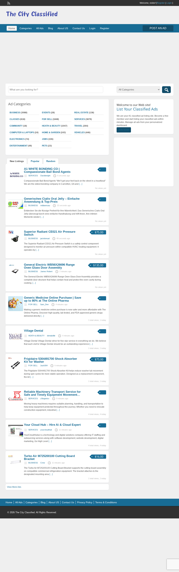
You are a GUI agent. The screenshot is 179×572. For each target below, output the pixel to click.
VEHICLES (79, 132)
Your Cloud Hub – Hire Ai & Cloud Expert (52, 424)
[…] (80, 184)
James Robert (46, 271)
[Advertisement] (89, 57)
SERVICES (79, 119)
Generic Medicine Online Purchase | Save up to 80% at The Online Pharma (52, 299)
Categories (26, 28)
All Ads (40, 28)
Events (46, 112)
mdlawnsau (45, 205)
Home (11, 28)
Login (169, 3)
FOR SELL (47, 119)
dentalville (51, 336)
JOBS (45, 139)
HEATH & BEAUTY (51, 126)
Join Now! (123, 130)
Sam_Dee (44, 304)
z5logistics (44, 398)
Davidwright (45, 176)
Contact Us (79, 28)
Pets (44, 146)
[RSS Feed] (8, 2)
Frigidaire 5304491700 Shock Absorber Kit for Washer (50, 360)
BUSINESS (33, 205)
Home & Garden (51, 132)
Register (161, 3)
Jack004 (44, 365)
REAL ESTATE (81, 112)
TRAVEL (78, 126)
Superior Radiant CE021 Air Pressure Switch (49, 233)
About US (63, 28)
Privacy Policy (84, 502)
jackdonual (44, 238)
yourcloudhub (46, 430)
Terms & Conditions (106, 502)
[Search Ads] (166, 89)
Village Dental (33, 330)
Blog (50, 28)
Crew (42, 463)
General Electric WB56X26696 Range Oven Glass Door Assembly (49, 266)
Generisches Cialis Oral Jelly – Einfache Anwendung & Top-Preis (52, 200)
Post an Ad (158, 28)
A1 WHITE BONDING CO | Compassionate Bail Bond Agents (47, 170)
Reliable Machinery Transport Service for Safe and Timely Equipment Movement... (52, 393)
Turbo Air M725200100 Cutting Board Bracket (49, 457)
